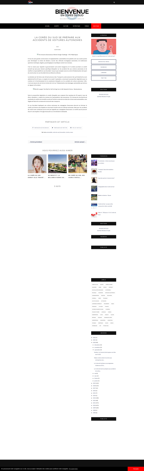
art (100, 325)
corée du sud (56, 132)
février (96, 378)
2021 (94, 340)
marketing (110, 320)
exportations (95, 314)
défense (94, 317)
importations (95, 320)
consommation (95, 295)
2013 (94, 398)
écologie (100, 317)
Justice (68, 132)
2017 (94, 388)
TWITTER (103, 78)
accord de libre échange (97, 309)
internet (111, 287)
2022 (94, 337)
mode (100, 287)
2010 (94, 405)
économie (100, 292)
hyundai (101, 306)
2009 (94, 407)
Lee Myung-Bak (95, 300)
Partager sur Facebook (41, 127)
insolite (106, 314)
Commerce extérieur (97, 303)
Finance (107, 306)
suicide (112, 314)
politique (94, 292)
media (112, 303)
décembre (97, 345)
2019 (94, 383)
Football (94, 298)
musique (94, 322)
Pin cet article (77, 127)
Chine (101, 314)
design (111, 322)
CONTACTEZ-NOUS (103, 61)
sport (99, 298)
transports (106, 303)
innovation (62, 132)
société (101, 284)
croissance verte (108, 317)
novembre (97, 347)
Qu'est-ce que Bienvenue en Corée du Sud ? (103, 56)
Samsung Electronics (110, 292)
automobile (49, 132)
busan (106, 322)
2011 (94, 403)
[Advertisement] (103, 126)
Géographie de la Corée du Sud (106, 186)
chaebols (108, 309)
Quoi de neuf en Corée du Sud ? (106, 178)
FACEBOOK (104, 67)
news (71, 132)
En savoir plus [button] (73, 468)
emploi (104, 287)
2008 (94, 410)
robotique (100, 322)
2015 (94, 393)
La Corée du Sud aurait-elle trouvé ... (37, 176)
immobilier (94, 325)
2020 (94, 342)
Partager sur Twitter (60, 127)
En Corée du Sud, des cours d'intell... (76, 176)
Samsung (104, 311)
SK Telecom (103, 300)
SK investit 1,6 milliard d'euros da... (57, 176)
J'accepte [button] (136, 468)
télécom (103, 295)
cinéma (109, 311)
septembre (97, 349)
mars (95, 376)
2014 (94, 395)
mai (95, 373)
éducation (109, 295)
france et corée (95, 311)
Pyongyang (105, 325)
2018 (94, 385)
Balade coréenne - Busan (104, 195)
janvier (96, 380)
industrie (94, 287)
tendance (94, 306)
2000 (94, 412)
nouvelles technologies (97, 289)
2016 (94, 390)
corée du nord (109, 284)
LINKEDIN (103, 72)
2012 (94, 400)
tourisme (105, 298)
